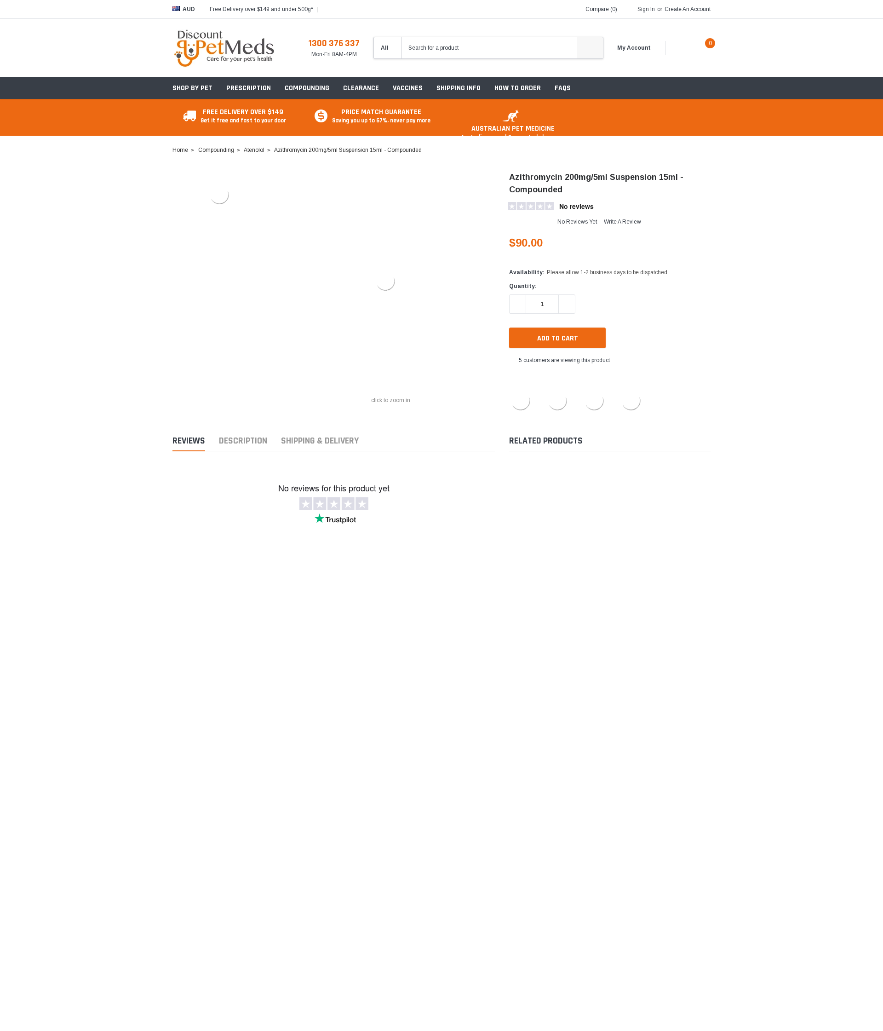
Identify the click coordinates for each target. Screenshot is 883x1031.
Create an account (688, 9)
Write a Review (622, 222)
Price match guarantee (381, 115)
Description (243, 441)
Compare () (601, 9)
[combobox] (489, 47)
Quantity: (523, 286)
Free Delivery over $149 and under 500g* (261, 9)
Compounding (307, 88)
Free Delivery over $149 (243, 115)
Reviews (188, 441)
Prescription (248, 88)
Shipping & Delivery (320, 441)
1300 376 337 (334, 43)
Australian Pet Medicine (513, 132)
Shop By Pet (192, 88)
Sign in (646, 9)
